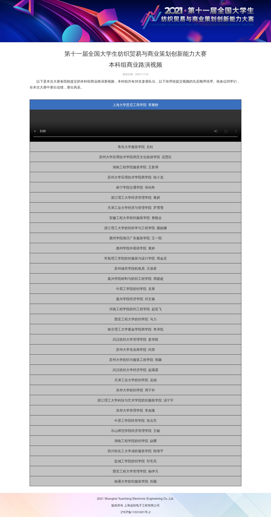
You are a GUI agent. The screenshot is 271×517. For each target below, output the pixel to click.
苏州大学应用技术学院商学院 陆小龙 (135, 177)
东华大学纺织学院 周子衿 (135, 390)
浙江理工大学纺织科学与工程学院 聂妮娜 (135, 227)
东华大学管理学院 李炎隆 (135, 410)
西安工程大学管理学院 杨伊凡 (135, 471)
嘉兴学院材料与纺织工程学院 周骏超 (135, 278)
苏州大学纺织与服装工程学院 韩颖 (135, 359)
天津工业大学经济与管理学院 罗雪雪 (135, 207)
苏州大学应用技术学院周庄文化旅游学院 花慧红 (135, 156)
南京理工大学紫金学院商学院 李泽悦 (135, 329)
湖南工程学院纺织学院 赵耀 (135, 440)
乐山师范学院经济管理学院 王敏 (135, 430)
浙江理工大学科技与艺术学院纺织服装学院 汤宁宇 (135, 400)
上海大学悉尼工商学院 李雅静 (135, 104)
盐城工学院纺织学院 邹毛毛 (135, 460)
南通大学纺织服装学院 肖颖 (135, 481)
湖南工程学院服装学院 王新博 (135, 167)
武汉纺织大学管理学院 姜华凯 (135, 339)
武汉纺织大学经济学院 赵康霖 (135, 369)
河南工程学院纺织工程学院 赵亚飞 (135, 308)
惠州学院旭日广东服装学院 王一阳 (135, 237)
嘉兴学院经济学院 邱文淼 (135, 298)
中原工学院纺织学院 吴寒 (135, 288)
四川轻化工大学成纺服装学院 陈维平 (135, 450)
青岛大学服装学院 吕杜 (135, 146)
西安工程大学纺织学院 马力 (135, 319)
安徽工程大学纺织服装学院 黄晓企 (135, 217)
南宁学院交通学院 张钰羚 (135, 187)
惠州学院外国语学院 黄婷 (135, 248)
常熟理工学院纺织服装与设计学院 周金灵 (135, 258)
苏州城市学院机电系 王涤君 (135, 268)
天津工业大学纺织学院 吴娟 (135, 379)
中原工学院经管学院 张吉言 (135, 420)
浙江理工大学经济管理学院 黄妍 (135, 197)
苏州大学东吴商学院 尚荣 (135, 349)
